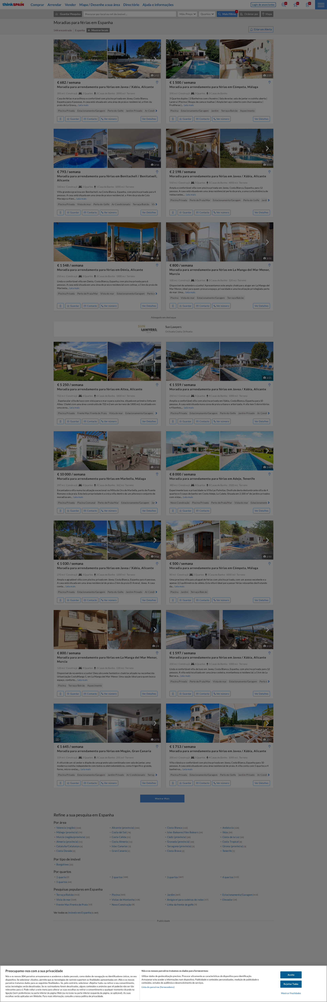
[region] (163, 983)
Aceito (291, 974)
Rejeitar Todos (291, 984)
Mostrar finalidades (291, 993)
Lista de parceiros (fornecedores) (158, 987)
